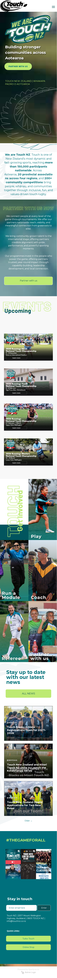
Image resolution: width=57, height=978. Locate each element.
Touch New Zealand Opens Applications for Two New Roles (24, 805)
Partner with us (28, 280)
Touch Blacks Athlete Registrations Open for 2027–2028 (26, 730)
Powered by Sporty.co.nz (28, 969)
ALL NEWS (28, 693)
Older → (28, 820)
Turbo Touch (28, 938)
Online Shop (28, 947)
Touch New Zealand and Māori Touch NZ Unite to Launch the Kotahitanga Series (27, 767)
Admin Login (30, 972)
